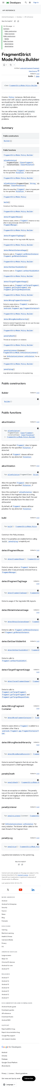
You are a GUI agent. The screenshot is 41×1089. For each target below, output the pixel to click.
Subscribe (28, 1078)
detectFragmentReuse (12, 217)
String (32, 183)
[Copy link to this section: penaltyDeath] (17, 774)
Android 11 (5, 998)
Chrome (4, 1056)
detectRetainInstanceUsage (15, 250)
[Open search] (26, 2)
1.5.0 (37, 466)
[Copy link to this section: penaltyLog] (15, 838)
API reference (9, 10)
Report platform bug (8, 1029)
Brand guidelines (21, 1073)
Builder (7, 141)
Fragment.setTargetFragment (27, 285)
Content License (23, 875)
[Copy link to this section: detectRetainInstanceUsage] (4, 613)
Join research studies (9, 1039)
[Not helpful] (18, 21)
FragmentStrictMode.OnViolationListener (20, 353)
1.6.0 (37, 745)
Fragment (28, 163)
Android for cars (7, 965)
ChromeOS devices (8, 962)
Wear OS (5, 959)
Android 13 (5, 991)
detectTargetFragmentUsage (15, 282)
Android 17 (5, 978)
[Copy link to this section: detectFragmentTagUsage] (4, 584)
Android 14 (5, 988)
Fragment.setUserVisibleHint (27, 271)
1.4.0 (37, 74)
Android (4, 901)
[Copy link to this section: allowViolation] (17, 422)
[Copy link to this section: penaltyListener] (19, 807)
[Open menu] (3, 2)
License (11, 1073)
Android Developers (8, 17)
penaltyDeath (9, 336)
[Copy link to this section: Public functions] (23, 413)
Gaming (4, 930)
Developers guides (8, 1010)
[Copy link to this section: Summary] (15, 128)
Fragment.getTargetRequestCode (17, 290)
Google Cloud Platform (9, 1062)
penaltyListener (10, 350)
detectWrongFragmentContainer (16, 300)
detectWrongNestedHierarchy (15, 319)
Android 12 (5, 994)
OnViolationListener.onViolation (20, 356)
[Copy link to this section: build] (8, 518)
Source (4, 911)
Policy (11, 97)
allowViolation (10, 160)
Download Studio (7, 1017)
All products (6, 1066)
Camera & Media (7, 940)
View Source (33, 71)
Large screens (6, 955)
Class (22, 163)
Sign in (35, 2)
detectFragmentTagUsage (14, 236)
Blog (3, 918)
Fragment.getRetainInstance (15, 256)
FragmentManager (10, 225)
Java (37, 76)
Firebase (4, 1059)
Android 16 (5, 981)
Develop (19, 17)
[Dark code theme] (38, 83)
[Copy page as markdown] (11, 65)
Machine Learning (8, 933)
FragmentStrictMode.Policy (15, 197)
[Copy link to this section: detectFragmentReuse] (25, 550)
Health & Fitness (7, 936)
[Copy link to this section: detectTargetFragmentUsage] (4, 673)
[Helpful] (15, 21)
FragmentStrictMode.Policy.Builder (23, 85)
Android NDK (6, 1020)
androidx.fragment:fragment (29, 68)
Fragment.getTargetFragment (15, 287)
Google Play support (8, 1036)
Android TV (5, 969)
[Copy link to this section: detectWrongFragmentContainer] (13, 709)
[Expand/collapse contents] (14, 26)
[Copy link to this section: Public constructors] (28, 383)
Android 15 (5, 984)
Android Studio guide (9, 1007)
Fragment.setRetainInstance (26, 254)
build (6, 202)
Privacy (4, 943)
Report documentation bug (11, 1032)
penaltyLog (8, 369)
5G (3, 947)
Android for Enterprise (9, 904)
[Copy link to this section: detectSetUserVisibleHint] (28, 641)
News (3, 914)
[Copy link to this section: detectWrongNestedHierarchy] (4, 745)
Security (4, 907)
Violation (30, 165)
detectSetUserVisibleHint (14, 267)
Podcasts (5, 921)
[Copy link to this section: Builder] (10, 393)
